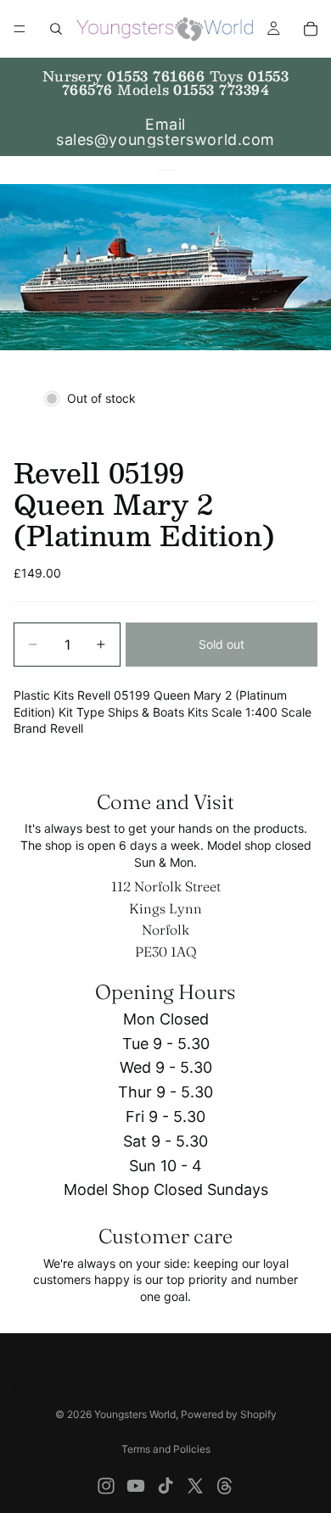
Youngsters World (135, 1414)
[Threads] (225, 1486)
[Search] (56, 28)
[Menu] (19, 28)
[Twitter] (195, 1486)
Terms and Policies (165, 1449)
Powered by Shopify (229, 1414)
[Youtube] (136, 1486)
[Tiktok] (165, 1486)
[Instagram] (106, 1486)
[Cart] (310, 28)
